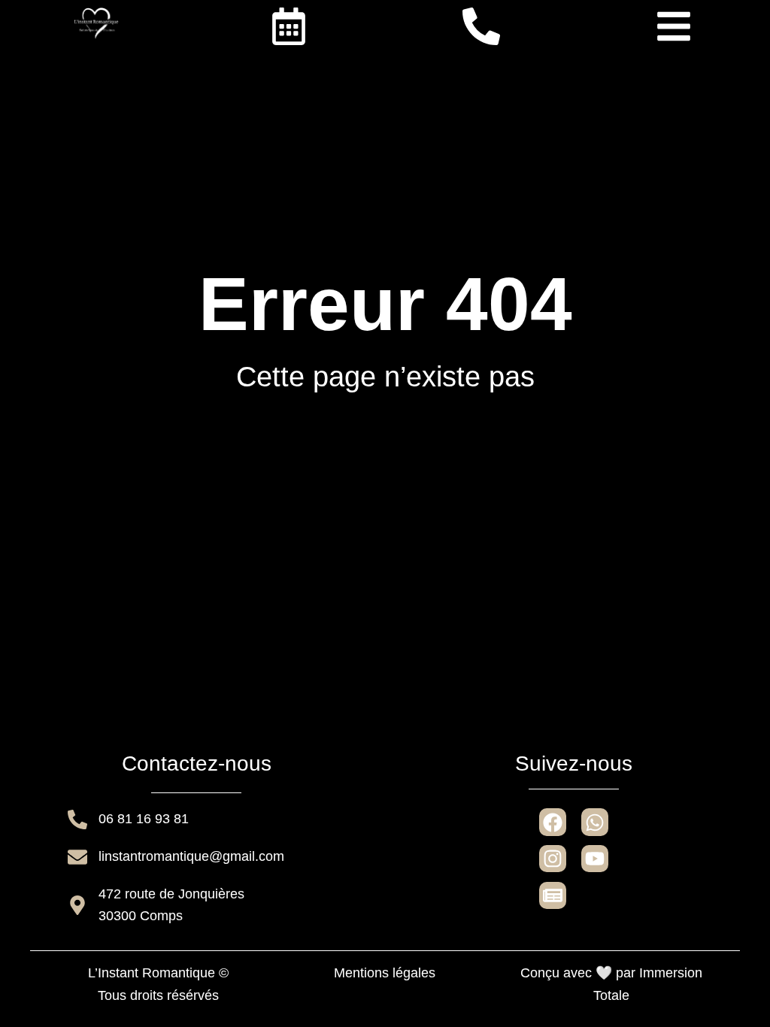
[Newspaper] (552, 895)
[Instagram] (552, 858)
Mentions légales (384, 972)
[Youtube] (594, 858)
